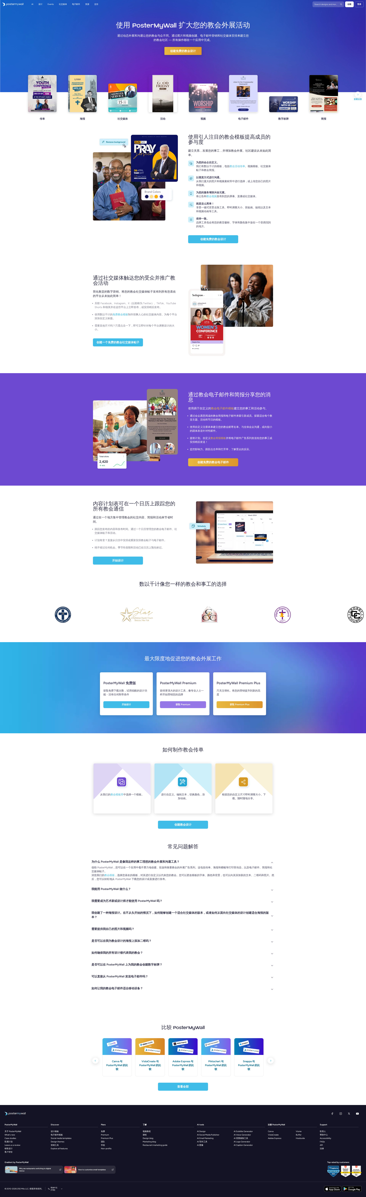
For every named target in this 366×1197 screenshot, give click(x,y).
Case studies (10, 1138)
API (321, 1145)
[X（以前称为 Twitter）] (349, 1113)
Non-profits (106, 1148)
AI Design (201, 1131)
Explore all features (59, 1148)
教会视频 (211, 196)
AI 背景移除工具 (241, 1138)
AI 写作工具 (202, 1141)
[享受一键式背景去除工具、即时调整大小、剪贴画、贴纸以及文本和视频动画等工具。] (191, 204)
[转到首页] (11, 4)
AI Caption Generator (243, 1145)
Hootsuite (300, 1138)
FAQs (322, 1141)
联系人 (323, 1131)
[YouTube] (357, 1113)
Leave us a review (12, 1145)
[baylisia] (323, 617)
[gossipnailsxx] (176, 617)
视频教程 (147, 1131)
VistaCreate (273, 1135)
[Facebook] (332, 1113)
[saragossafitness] (103, 617)
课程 (145, 1135)
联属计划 (9, 1141)
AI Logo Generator (242, 1141)
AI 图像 (200, 1145)
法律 (322, 1148)
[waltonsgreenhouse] (250, 617)
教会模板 (109, 875)
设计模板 (55, 1131)
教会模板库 (117, 794)
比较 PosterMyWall (276, 1124)
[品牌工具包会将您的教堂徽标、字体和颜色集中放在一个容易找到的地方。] (191, 219)
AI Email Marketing (205, 1138)
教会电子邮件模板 (222, 408)
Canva (270, 1131)
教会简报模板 (218, 438)
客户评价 (9, 1152)
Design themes (57, 1141)
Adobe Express (274, 1138)
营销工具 (55, 1145)
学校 (103, 1145)
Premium (105, 1135)
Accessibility (325, 1138)
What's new (10, 1135)
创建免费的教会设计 (183, 51)
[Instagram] (341, 1113)
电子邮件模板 (57, 1135)
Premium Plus (107, 1138)
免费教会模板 (120, 314)
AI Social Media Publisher (208, 1135)
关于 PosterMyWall (13, 1131)
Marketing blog (149, 1141)
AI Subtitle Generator (243, 1131)
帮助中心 (324, 1135)
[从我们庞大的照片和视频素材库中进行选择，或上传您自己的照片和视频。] (191, 178)
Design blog (148, 1138)
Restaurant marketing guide (155, 1145)
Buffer (299, 1135)
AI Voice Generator (242, 1135)
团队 (103, 1141)
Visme (299, 1131)
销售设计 (9, 1148)
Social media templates (61, 1138)
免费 (103, 1131)
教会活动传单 (237, 166)
